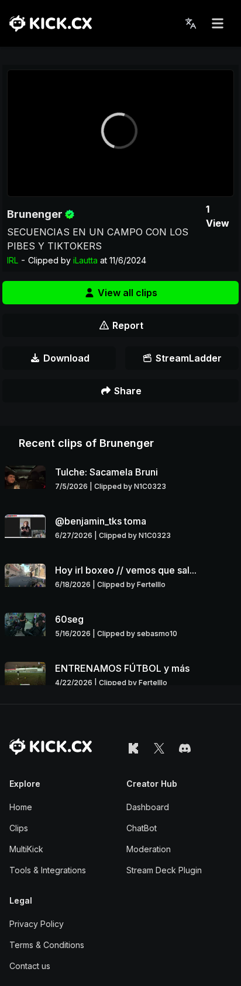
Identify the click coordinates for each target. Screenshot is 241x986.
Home (20, 807)
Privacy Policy (36, 924)
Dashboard (147, 807)
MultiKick (26, 849)
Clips (18, 828)
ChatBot (141, 828)
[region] (120, 133)
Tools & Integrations (47, 870)
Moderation (148, 849)
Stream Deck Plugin (164, 870)
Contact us (29, 966)
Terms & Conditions (46, 945)
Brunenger (35, 214)
